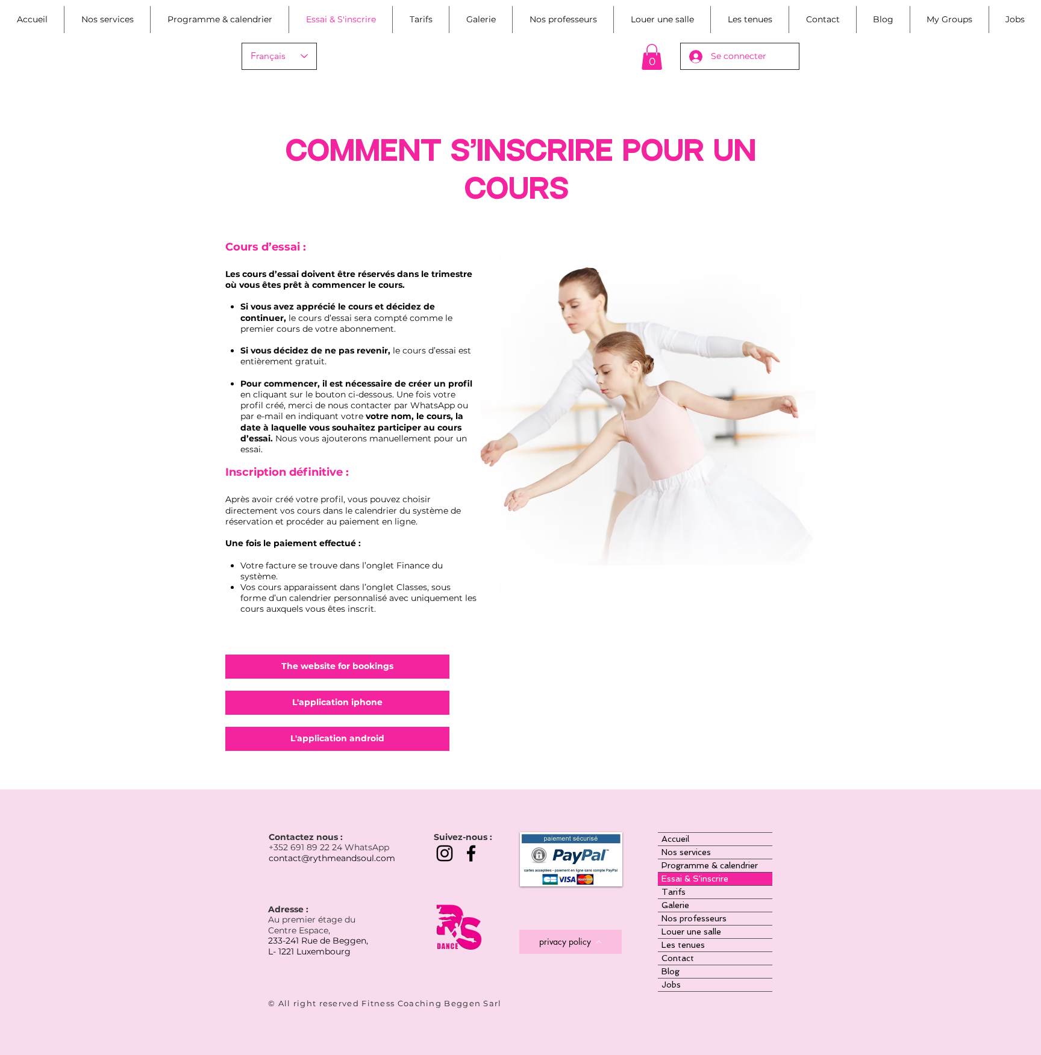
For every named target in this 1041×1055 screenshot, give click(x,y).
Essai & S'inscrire (694, 878)
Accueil (675, 839)
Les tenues (683, 945)
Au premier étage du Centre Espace (311, 925)
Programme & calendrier (709, 865)
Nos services (686, 852)
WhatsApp (367, 847)
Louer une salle (691, 931)
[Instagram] (444, 853)
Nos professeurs (694, 918)
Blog (670, 971)
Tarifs (673, 892)
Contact (677, 958)
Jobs (671, 984)
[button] (652, 57)
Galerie (675, 905)
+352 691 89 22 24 (307, 847)
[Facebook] (471, 853)
